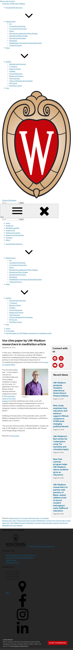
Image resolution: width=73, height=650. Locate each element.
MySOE (8, 62)
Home (8, 223)
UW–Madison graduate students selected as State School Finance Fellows (60, 389)
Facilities (12, 71)
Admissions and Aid (12, 228)
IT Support (13, 67)
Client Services (14, 78)
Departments (10, 21)
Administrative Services (17, 64)
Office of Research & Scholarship (21, 81)
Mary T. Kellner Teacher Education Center (20, 555)
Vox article (15, 436)
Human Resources (15, 74)
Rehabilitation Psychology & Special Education (25, 43)
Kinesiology (13, 41)
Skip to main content (7, 1)
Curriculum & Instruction (18, 29)
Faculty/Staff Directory (14, 8)
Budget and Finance (16, 76)
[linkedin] (22, 634)
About (8, 240)
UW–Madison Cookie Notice (19, 646)
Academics (9, 226)
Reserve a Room (15, 69)
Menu (2, 217)
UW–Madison (13, 4)
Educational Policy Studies (18, 36)
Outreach (9, 238)
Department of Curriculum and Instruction (24, 518)
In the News (44, 518)
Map (7, 593)
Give (7, 88)
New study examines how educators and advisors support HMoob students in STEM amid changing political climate (61, 416)
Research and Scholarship (15, 235)
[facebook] (22, 607)
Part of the (41, 546)
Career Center (11, 560)
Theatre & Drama (15, 45)
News (8, 48)
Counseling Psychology (17, 26)
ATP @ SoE (13, 83)
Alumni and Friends (12, 563)
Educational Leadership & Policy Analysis (23, 33)
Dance (11, 31)
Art (10, 24)
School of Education (9, 200)
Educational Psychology (17, 38)
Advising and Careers (13, 233)
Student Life (10, 230)
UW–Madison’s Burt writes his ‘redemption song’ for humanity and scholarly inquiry (61, 443)
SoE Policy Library (15, 86)
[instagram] (22, 621)
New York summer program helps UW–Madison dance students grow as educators (60, 467)
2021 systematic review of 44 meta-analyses (9, 398)
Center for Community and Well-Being (19, 558)
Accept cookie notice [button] (57, 643)
